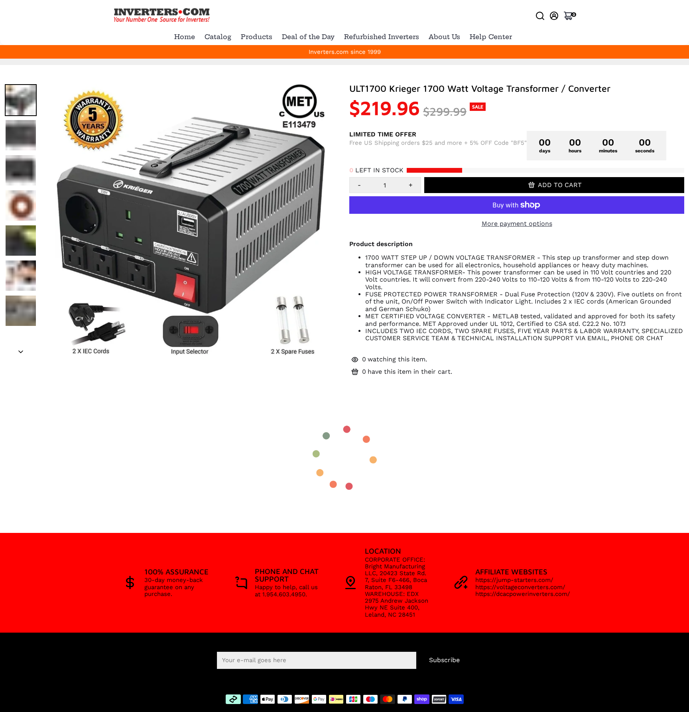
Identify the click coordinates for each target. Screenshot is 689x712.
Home (184, 37)
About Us (444, 37)
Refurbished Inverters (381, 37)
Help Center (491, 37)
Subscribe (444, 660)
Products (256, 37)
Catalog (218, 37)
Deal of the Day (308, 37)
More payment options (517, 223)
